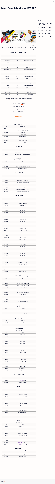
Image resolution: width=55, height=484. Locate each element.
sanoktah (14, 481)
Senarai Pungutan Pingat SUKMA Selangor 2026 (45, 24)
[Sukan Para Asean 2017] (18, 36)
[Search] (53, 2)
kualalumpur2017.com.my (20, 104)
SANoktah (3, 2)
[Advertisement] (18, 20)
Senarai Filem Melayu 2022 (44, 33)
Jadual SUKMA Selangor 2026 (45, 27)
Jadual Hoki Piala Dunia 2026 (45, 30)
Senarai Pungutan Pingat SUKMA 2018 (45, 37)
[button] (51, 2)
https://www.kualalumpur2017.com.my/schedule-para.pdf (18, 99)
